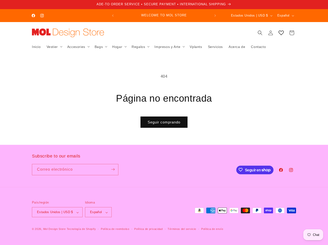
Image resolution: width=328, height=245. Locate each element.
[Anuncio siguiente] (215, 15)
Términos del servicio (182, 229)
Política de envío (212, 229)
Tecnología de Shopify (81, 229)
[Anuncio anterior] (113, 15)
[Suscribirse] (113, 169)
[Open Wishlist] (281, 33)
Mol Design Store (54, 229)
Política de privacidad (148, 229)
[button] (54, 46)
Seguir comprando (164, 122)
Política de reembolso (115, 229)
